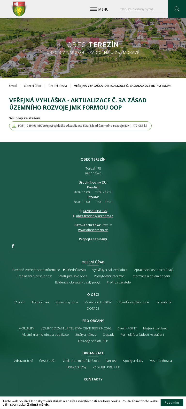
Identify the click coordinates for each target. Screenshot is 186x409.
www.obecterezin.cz (93, 230)
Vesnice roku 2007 (98, 302)
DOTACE (93, 308)
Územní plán (40, 302)
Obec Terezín (19, 8)
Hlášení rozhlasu (155, 328)
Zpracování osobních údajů (154, 270)
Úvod (13, 86)
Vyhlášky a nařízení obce (110, 270)
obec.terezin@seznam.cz (94, 216)
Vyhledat (177, 9)
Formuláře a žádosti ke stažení (142, 334)
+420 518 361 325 (95, 211)
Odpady (108, 334)
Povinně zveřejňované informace (36, 270)
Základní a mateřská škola (81, 360)
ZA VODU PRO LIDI (106, 367)
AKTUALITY (26, 328)
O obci (93, 294)
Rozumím (172, 403)
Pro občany (93, 320)
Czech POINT (127, 328)
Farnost (111, 360)
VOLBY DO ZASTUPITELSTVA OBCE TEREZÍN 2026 (76, 328)
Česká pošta (47, 360)
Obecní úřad (32, 86)
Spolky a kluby (133, 360)
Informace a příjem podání (151, 276)
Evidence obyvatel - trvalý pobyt (77, 282)
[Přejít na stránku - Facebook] (12, 246)
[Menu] (93, 9)
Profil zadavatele (119, 282)
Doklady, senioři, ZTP (93, 341)
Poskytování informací (109, 276)
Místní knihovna (161, 360)
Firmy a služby (76, 367)
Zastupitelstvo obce (73, 276)
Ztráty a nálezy (85, 334)
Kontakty (93, 379)
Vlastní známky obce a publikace (45, 334)
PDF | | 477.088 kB (82, 126)
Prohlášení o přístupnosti (34, 276)
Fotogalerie (163, 302)
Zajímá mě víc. (38, 404)
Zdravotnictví (23, 360)
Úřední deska (57, 86)
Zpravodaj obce (66, 302)
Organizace (93, 353)
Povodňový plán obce (133, 302)
